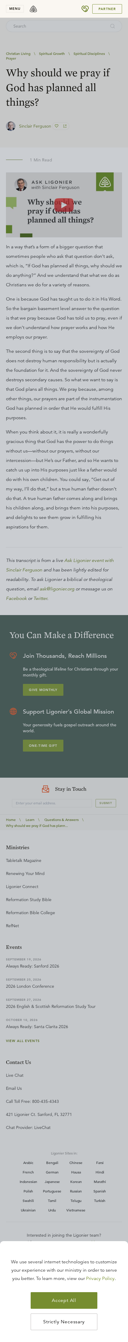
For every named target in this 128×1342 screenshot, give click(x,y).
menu (15, 9)
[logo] (33, 9)
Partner (107, 9)
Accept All (64, 1300)
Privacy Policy (100, 1278)
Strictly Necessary (64, 1322)
